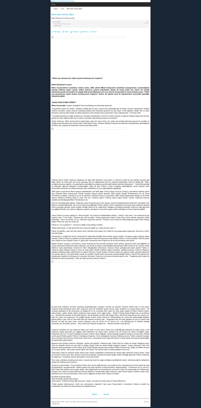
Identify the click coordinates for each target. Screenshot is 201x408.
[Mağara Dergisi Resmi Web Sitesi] (12, 1)
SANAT (8, 21)
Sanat (12, 9)
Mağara (5, 9)
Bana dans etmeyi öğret (12, 14)
